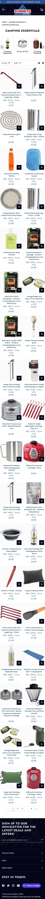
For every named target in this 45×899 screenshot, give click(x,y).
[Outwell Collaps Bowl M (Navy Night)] (11, 535)
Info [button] (4, 861)
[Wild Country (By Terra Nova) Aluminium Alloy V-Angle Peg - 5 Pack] (11, 613)
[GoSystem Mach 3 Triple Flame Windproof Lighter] (34, 736)
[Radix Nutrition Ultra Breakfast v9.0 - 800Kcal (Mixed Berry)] (34, 493)
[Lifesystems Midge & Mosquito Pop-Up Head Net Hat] (34, 695)
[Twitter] (8, 885)
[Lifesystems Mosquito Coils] (11, 120)
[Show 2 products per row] (43, 63)
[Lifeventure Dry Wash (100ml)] (11, 238)
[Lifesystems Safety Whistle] (11, 160)
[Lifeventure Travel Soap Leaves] (34, 160)
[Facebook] (3, 885)
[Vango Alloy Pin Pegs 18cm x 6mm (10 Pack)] (11, 370)
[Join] (41, 840)
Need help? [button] (7, 868)
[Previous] (2, 47)
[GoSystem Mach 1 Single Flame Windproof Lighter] (34, 370)
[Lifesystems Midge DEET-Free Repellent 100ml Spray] (34, 535)
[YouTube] (18, 885)
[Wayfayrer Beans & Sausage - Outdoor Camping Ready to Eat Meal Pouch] (34, 238)
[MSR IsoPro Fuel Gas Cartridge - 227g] (34, 451)
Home (4, 22)
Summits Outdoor (11, 894)
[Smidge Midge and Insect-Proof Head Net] (34, 282)
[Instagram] (13, 885)
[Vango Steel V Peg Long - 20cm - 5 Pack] (34, 199)
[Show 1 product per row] (39, 63)
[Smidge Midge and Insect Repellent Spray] (11, 655)
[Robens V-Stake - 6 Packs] (11, 576)
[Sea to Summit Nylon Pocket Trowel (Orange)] (34, 613)
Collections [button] (8, 853)
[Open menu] (5, 9)
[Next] (43, 47)
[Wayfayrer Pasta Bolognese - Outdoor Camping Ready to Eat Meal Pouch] (11, 282)
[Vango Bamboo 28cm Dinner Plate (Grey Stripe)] (11, 199)
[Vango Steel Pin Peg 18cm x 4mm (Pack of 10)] (34, 78)
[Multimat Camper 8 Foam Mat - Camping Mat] (34, 655)
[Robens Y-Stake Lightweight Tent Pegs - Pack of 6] (34, 410)
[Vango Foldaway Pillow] (34, 576)
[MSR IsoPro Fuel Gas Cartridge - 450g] (34, 778)
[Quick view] (19, 86)
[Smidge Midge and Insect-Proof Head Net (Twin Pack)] (11, 736)
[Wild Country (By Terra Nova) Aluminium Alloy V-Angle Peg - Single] (11, 78)
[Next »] (36, 808)
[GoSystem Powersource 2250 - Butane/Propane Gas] (11, 410)
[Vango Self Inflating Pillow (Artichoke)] (11, 778)
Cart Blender (35, 897)
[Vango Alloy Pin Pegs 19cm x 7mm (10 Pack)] (11, 493)
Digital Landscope (19, 897)
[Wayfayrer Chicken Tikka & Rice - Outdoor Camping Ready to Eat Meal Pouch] (11, 326)
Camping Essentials (17, 22)
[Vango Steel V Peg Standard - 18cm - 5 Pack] (34, 120)
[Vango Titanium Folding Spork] (34, 326)
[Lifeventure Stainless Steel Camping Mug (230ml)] (11, 451)
